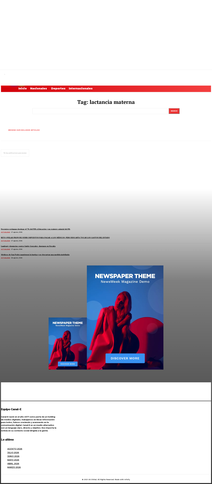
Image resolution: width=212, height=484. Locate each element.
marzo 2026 (14, 467)
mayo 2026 (13, 460)
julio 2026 (13, 452)
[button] (4, 88)
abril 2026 (13, 464)
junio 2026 (13, 456)
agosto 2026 (14, 449)
